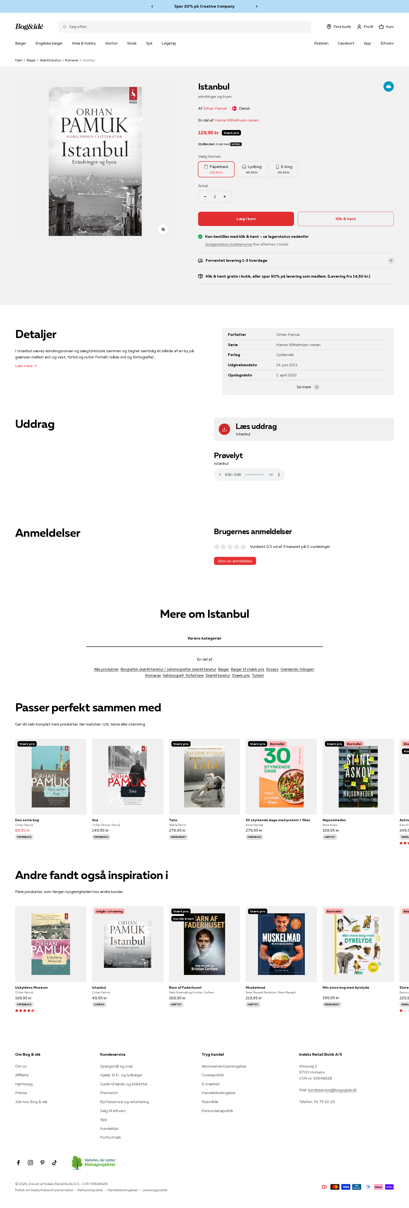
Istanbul (99, 987)
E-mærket (211, 1084)
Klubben (321, 43)
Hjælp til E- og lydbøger (121, 1075)
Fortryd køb (110, 1137)
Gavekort (346, 43)
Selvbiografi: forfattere (183, 675)
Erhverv (387, 43)
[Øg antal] (224, 196)
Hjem (19, 60)
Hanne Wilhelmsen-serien (236, 120)
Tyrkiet (258, 675)
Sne (95, 820)
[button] (24, 1010)
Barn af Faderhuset (185, 987)
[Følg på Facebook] (18, 1162)
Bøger (20, 43)
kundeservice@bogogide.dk (332, 1089)
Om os (21, 1066)
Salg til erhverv (113, 1110)
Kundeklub (109, 1128)
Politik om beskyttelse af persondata (44, 1190)
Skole (132, 43)
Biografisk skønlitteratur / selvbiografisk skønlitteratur (168, 669)
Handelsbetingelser (219, 1092)
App (367, 43)
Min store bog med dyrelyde (346, 987)
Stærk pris (241, 675)
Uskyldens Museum (31, 987)
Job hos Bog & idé (31, 1101)
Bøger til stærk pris (247, 669)
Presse (21, 1092)
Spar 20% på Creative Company (204, 6)
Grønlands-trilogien (297, 669)
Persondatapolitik (217, 1110)
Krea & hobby (84, 43)
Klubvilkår (210, 1101)
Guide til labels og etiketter (124, 1084)
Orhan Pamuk (215, 108)
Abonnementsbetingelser (224, 1066)
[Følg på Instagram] (30, 1162)
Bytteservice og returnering (124, 1101)
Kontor (111, 43)
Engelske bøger (49, 43)
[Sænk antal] (205, 196)
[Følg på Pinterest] (42, 1162)
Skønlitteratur (50, 60)
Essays (272, 669)
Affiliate (22, 1075)
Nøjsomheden (334, 820)
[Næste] (257, 6)
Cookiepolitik (213, 1075)
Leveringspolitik (154, 1190)
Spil (149, 43)
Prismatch (109, 1092)
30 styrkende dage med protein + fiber (278, 820)
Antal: (203, 185)
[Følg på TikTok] (54, 1162)
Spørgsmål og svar (116, 1066)
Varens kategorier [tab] (204, 638)
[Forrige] (152, 6)
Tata (173, 820)
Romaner (72, 60)
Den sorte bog (27, 820)
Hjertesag (24, 1084)
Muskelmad (255, 987)
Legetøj (169, 43)
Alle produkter (106, 669)
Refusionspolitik (90, 1190)
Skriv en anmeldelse (235, 561)
